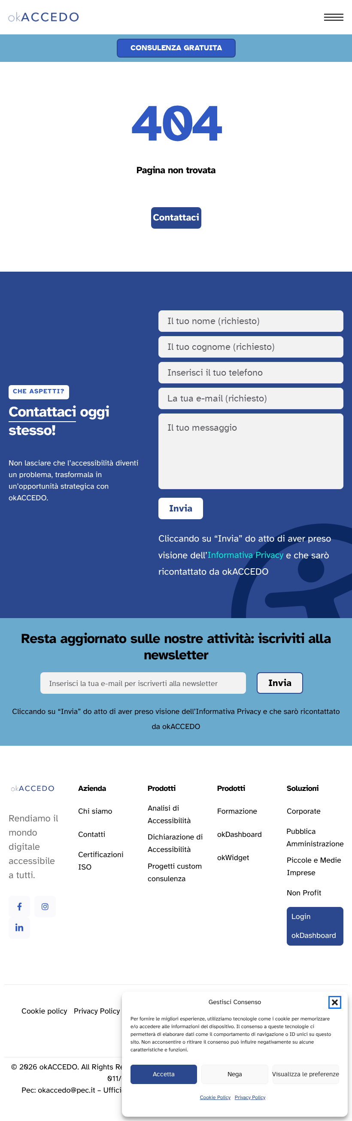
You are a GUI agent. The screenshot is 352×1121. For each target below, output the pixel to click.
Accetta (164, 1074)
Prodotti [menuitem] (29, 45)
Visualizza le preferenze (306, 1074)
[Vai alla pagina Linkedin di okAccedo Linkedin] (19, 928)
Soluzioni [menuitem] (30, 63)
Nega (235, 1074)
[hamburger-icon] (333, 17)
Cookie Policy (215, 1097)
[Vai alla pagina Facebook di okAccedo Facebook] (19, 906)
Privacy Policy (250, 1097)
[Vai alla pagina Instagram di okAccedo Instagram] (45, 906)
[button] (335, 1002)
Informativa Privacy (245, 555)
